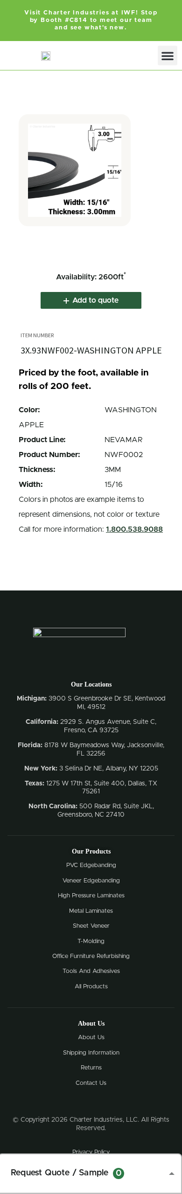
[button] (167, 55)
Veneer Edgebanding (91, 881)
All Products (91, 987)
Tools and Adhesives (91, 971)
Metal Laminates (91, 911)
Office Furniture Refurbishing (91, 956)
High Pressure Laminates (91, 896)
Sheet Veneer (91, 926)
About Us (91, 1037)
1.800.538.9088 (134, 529)
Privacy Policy (91, 1152)
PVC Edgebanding (91, 865)
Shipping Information (91, 1053)
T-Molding (91, 941)
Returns (91, 1068)
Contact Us (91, 1083)
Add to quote (95, 300)
